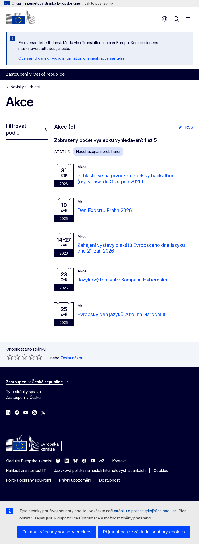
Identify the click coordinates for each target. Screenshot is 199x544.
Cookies (161, 470)
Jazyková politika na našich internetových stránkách (100, 470)
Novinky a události (25, 87)
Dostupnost (109, 480)
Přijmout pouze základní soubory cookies (144, 531)
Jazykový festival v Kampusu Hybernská (122, 280)
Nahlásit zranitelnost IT (26, 470)
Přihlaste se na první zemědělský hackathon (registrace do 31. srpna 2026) (125, 178)
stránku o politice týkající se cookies (145, 510)
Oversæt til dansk (33, 58)
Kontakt (119, 460)
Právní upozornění (75, 480)
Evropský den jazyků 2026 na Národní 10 (122, 314)
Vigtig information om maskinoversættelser (89, 58)
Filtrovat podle (16, 129)
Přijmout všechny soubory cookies (56, 531)
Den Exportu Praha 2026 (104, 210)
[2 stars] (13, 357)
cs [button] (164, 19)
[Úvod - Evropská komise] (20, 17)
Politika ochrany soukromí (28, 480)
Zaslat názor (71, 357)
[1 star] (10, 357)
